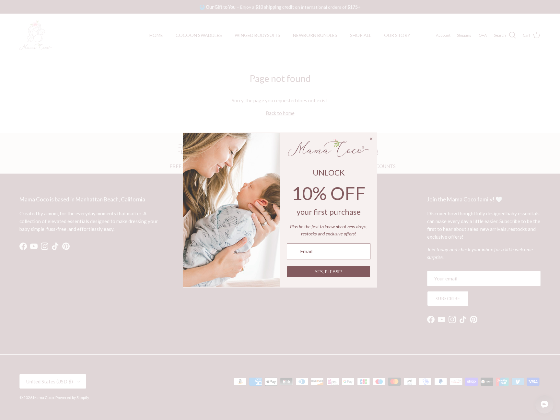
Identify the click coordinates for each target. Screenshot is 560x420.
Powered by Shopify (72, 397)
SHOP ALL (360, 35)
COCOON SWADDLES (199, 35)
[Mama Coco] (35, 35)
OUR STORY (397, 35)
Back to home (280, 113)
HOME (156, 35)
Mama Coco (43, 397)
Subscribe (448, 298)
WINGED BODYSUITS (257, 35)
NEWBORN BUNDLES (315, 35)
